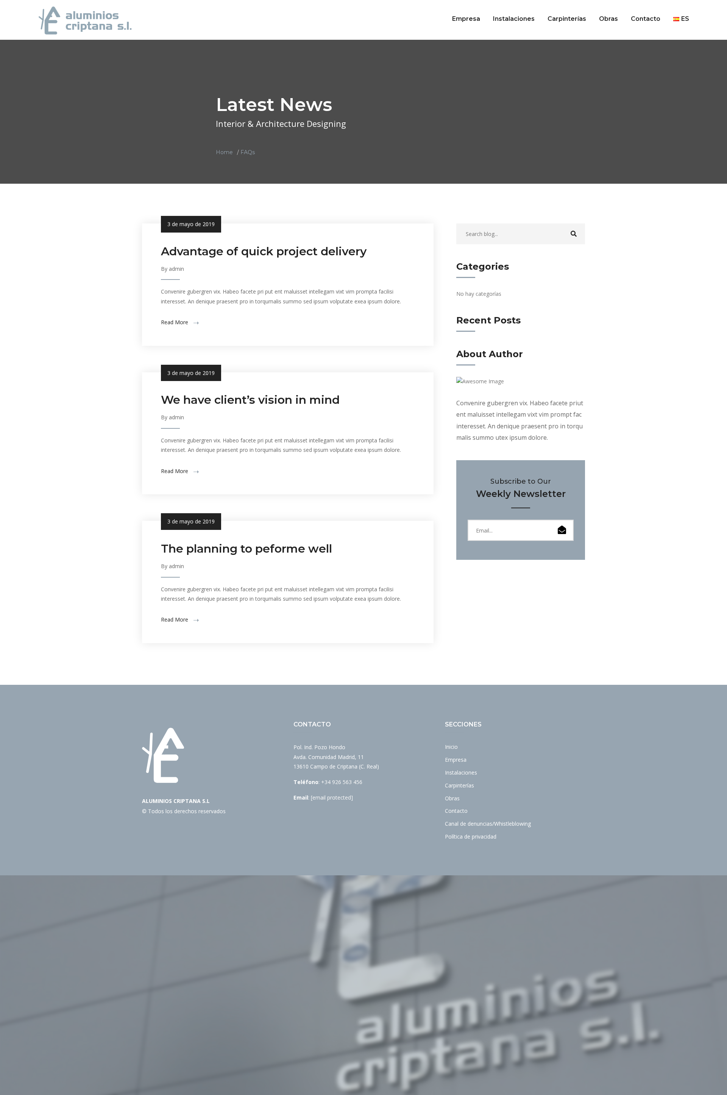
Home (224, 152)
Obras (608, 18)
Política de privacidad (470, 836)
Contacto (645, 18)
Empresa (466, 18)
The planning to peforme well (246, 549)
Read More (175, 322)
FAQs (247, 152)
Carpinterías (567, 18)
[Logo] (85, 20)
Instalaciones (514, 18)
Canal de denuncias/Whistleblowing (488, 823)
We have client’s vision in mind (250, 400)
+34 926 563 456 (341, 782)
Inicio (451, 746)
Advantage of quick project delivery (264, 251)
